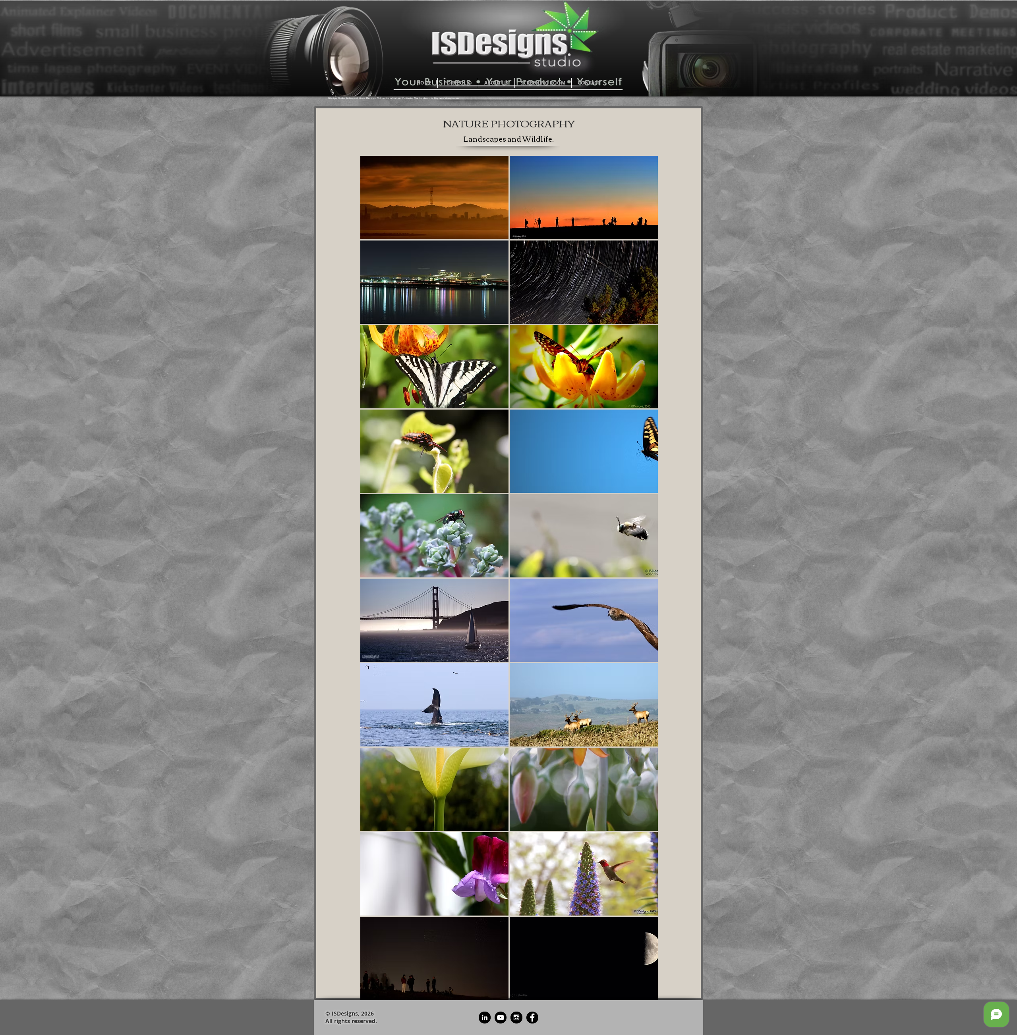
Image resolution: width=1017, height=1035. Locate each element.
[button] (434, 197)
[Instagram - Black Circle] (516, 1017)
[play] (641, 993)
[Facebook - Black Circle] (532, 1017)
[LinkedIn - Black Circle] (485, 1017)
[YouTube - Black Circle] (501, 1017)
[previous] (374, 582)
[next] (643, 582)
